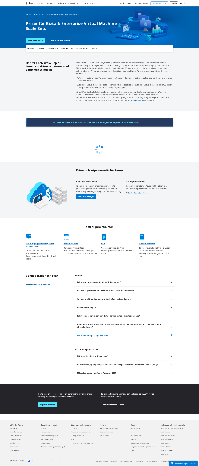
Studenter (134, 439)
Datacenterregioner (16, 439)
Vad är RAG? (164, 454)
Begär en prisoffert (35, 40)
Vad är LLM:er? (165, 447)
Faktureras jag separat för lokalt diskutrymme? (99, 282)
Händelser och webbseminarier (140, 443)
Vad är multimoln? (166, 432)
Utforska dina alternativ (135, 193)
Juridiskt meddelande (126, 461)
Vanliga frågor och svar (80, 48)
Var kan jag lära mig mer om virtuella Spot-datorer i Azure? (104, 299)
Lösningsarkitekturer (77, 436)
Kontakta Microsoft (102, 461)
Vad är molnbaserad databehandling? (172, 428)
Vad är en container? (167, 450)
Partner (83, 3)
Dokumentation (147, 243)
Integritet (114, 461)
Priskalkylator (71, 243)
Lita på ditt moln (15, 443)
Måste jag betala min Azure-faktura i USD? (96, 373)
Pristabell (40, 48)
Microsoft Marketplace (106, 432)
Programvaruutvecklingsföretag (109, 428)
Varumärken (139, 461)
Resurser (93, 3)
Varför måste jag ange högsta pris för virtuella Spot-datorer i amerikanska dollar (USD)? (117, 364)
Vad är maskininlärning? (168, 436)
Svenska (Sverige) (18, 461)
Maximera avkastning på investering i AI (53, 447)
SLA (103, 243)
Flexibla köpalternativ (47, 439)
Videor (133, 450)
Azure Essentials (14, 447)
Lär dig (122, 3)
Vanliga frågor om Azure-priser (38, 284)
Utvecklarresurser (136, 436)
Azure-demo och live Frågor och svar (82, 443)
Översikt (30, 48)
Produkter (49, 3)
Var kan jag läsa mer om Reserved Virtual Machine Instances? (105, 290)
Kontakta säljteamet (142, 3)
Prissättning (72, 3)
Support (130, 3)
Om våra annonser (151, 461)
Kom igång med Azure (159, 3)
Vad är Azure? (14, 428)
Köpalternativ (52, 48)
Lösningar (60, 3)
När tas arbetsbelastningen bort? (92, 356)
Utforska (40, 3)
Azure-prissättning (46, 432)
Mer (93, 48)
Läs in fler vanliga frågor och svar (92, 335)
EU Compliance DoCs (167, 461)
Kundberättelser (15, 450)
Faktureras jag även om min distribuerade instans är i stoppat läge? (108, 316)
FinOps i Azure (45, 443)
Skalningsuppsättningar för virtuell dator (40, 245)
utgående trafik (138, 100)
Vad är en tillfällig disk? (88, 307)
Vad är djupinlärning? (167, 439)
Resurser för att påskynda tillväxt (81, 432)
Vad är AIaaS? (165, 443)
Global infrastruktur (16, 436)
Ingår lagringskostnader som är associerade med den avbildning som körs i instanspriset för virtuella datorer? (119, 325)
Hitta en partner (104, 436)
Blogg (132, 432)
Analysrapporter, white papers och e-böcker (144, 447)
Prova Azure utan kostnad (60, 40)
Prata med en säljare (86, 197)
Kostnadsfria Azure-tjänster (49, 436)
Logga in (174, 3)
